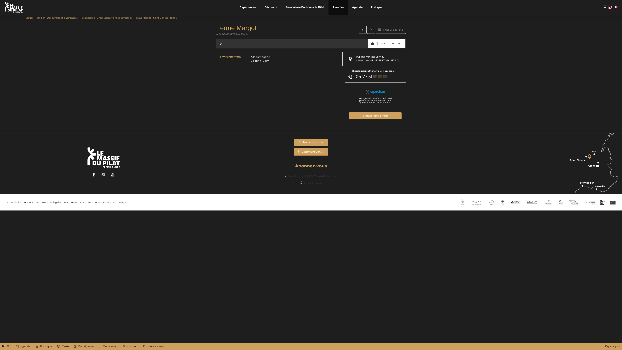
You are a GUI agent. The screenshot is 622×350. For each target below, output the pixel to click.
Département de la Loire (515, 202)
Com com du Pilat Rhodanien (491, 202)
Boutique (46, 346)
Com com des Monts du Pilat (463, 202)
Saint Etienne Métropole (548, 202)
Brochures (129, 346)
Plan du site (70, 202)
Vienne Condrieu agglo (574, 202)
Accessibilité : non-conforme (23, 202)
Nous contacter (313, 142)
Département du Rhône (476, 202)
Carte (65, 346)
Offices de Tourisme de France (503, 202)
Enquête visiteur (154, 346)
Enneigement (87, 346)
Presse (122, 202)
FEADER (589, 202)
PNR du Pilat (561, 202)
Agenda (25, 346)
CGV (82, 202)
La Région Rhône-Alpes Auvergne (531, 202)
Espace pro (612, 346)
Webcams (109, 346)
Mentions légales (51, 202)
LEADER (602, 202)
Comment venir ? (313, 151)
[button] (248, 7)
